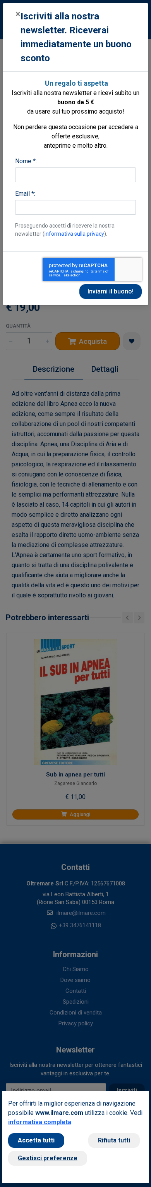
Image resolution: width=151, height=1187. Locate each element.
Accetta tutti (36, 1140)
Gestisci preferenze (47, 1158)
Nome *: (26, 161)
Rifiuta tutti (114, 1140)
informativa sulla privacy (74, 234)
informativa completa (39, 1122)
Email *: (25, 193)
